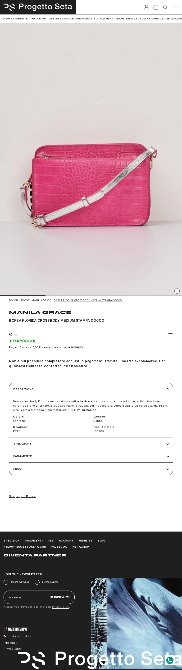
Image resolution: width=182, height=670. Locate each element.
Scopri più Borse (22, 496)
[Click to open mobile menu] (175, 7)
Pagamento (22, 456)
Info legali (10, 642)
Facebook (59, 546)
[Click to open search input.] (165, 7)
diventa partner (35, 555)
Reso (17, 468)
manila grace (41, 300)
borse (25, 300)
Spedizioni (12, 540)
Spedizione (22, 443)
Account (66, 540)
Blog (102, 540)
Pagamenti (34, 540)
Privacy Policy (60, 607)
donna (14, 300)
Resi (51, 540)
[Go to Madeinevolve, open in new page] (15, 630)
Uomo (50, 582)
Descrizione (23, 389)
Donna (20, 582)
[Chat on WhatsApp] (170, 660)
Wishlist (85, 540)
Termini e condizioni (17, 636)
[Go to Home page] (38, 7)
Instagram (81, 546)
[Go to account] (146, 7)
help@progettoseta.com (25, 546)
